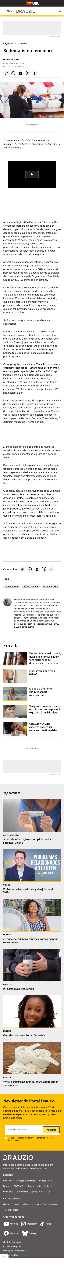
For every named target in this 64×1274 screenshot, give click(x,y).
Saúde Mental (37, 1191)
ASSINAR (51, 1130)
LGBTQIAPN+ (19, 1186)
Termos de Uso (10, 1255)
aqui (25, 243)
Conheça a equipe (12, 1246)
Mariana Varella (11, 59)
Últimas (6, 1204)
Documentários (50, 1204)
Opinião (16, 1204)
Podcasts (36, 1204)
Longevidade (34, 1186)
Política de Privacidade (14, 1250)
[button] (6, 73)
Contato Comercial (12, 1242)
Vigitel (20, 222)
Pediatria (47, 1186)
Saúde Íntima (21, 1191)
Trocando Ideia (10, 1209)
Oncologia (8, 1191)
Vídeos (26, 1204)
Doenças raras (45, 1180)
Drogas (6, 1186)
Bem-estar (8, 1180)
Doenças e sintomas (25, 1180)
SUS (48, 1191)
